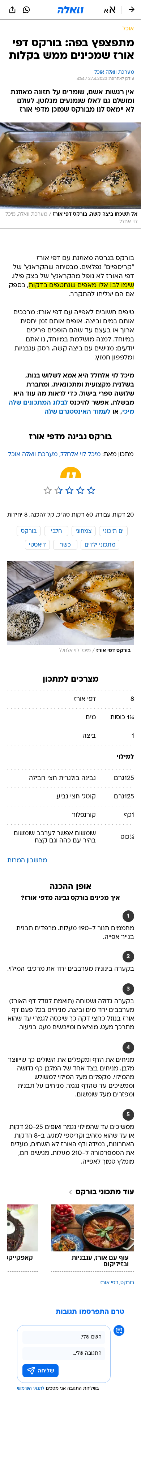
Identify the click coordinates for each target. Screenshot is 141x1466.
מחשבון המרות (27, 861)
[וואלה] (70, 9)
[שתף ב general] (12, 10)
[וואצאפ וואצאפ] (26, 9)
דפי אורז (109, 1283)
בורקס (127, 1283)
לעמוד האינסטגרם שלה (77, 412)
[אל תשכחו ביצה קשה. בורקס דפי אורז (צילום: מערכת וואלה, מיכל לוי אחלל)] (70, 175)
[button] (109, 10)
